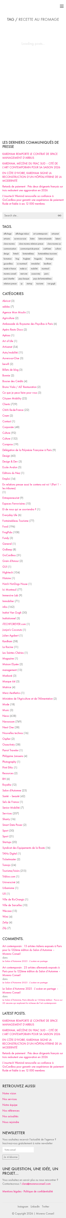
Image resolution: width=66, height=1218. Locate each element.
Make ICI (23, 268)
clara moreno (9, 244)
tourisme (39, 283)
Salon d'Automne (11, 790)
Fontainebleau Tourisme (47, 253)
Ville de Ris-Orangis (13, 899)
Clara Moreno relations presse (31, 244)
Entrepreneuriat (10, 498)
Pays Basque (24, 278)
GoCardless (9, 555)
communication (10, 248)
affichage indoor (22, 234)
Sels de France (10, 802)
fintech (16, 253)
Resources (7, 773)
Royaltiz (6, 784)
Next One (23, 274)
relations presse (10, 283)
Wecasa (7, 911)
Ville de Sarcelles (12, 905)
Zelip (5, 922)
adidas (6, 306)
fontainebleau (28, 253)
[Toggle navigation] (62, 6)
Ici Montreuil (22, 263)
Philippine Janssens (12, 756)
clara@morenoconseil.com (36, 1183)
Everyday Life (9, 515)
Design (6, 456)
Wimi (5, 916)
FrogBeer (26, 259)
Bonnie (6, 375)
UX (4, 893)
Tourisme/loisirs (11, 871)
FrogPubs (38, 259)
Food (5, 526)
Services (7, 813)
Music (5, 710)
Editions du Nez (11, 473)
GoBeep (7, 549)
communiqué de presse (29, 248)
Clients (6, 404)
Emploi (6, 478)
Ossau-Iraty (35, 274)
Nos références (10, 1110)
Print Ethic (7, 767)
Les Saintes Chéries (13, 652)
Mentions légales (11, 1191)
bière (32, 238)
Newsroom (8, 721)
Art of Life (7, 341)
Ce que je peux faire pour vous (19, 392)
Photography (9, 762)
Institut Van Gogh (11, 612)
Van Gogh (51, 283)
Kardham (47, 263)
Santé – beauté (11, 796)
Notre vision (9, 1093)
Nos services (9, 1099)
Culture (6, 433)
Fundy (5, 538)
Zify (4, 928)
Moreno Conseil (10, 274)
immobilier (35, 263)
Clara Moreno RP (54, 244)
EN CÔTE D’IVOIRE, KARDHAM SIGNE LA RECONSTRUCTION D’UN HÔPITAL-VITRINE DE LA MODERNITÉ (32, 176)
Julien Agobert (10, 635)
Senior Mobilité (11, 807)
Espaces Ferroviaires (13, 503)
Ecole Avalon (9, 467)
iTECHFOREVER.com (14, 624)
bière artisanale (45, 238)
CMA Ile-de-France (13, 410)
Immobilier (8, 601)
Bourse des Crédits (12, 381)
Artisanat (7, 347)
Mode (5, 704)
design (6, 253)
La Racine (7, 647)
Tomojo (6, 865)
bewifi (5, 364)
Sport (5, 830)
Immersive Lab (10, 595)
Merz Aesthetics (11, 693)
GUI (4, 566)
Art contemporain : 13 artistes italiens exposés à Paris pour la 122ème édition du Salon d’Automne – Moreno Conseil (32, 950)
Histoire (6, 578)
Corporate (8, 427)
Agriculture (8, 318)
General (7, 543)
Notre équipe (9, 1105)
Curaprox (7, 444)
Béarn (58, 238)
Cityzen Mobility (11, 398)
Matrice (6, 687)
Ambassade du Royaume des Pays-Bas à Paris (27, 324)
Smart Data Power (12, 825)
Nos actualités (10, 1116)
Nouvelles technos (12, 733)
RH (4, 779)
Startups (6, 842)
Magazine (8, 658)
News (5, 716)
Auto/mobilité (10, 352)
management (9, 670)
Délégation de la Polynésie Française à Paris (27, 450)
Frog (17, 259)
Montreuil (45, 268)
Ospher (6, 739)
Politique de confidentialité (38, 1191)
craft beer (47, 248)
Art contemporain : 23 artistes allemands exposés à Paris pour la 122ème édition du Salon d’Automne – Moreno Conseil (31, 971)
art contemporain (40, 234)
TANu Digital (9, 853)
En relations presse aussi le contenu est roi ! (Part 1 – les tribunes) (31, 486)
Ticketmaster (9, 859)
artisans (7, 238)
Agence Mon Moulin (14, 312)
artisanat (55, 234)
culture (58, 248)
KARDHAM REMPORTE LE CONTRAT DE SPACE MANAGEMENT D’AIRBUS (30, 156)
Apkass (6, 335)
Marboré (7, 675)
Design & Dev (10, 461)
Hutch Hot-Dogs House (15, 584)
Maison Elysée (10, 664)
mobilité (34, 268)
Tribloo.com (8, 876)
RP (21, 283)
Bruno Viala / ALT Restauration (19, 387)
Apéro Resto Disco (12, 329)
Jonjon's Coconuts (12, 630)
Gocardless (8, 263)
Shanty (6, 819)
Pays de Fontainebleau (42, 278)
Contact (6, 421)
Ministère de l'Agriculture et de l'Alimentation (27, 698)
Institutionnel (9, 618)
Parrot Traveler (10, 750)
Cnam (5, 415)
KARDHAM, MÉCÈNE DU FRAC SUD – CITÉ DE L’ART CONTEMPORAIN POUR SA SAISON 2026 (31, 165)
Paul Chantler (9, 278)
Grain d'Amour (10, 561)
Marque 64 (8, 681)
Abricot (6, 301)
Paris (46, 274)
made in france (10, 268)
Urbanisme (8, 888)
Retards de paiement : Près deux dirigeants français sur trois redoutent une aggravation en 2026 (32, 188)
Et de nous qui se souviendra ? (19, 509)
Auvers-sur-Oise (20, 238)
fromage (49, 259)
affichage (7, 234)
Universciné (8, 882)
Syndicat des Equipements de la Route (23, 848)
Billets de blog (10, 369)
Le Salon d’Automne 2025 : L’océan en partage (25, 961)
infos (4, 607)
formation (8, 259)
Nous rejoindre (10, 1122)
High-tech (7, 572)
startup (29, 283)
